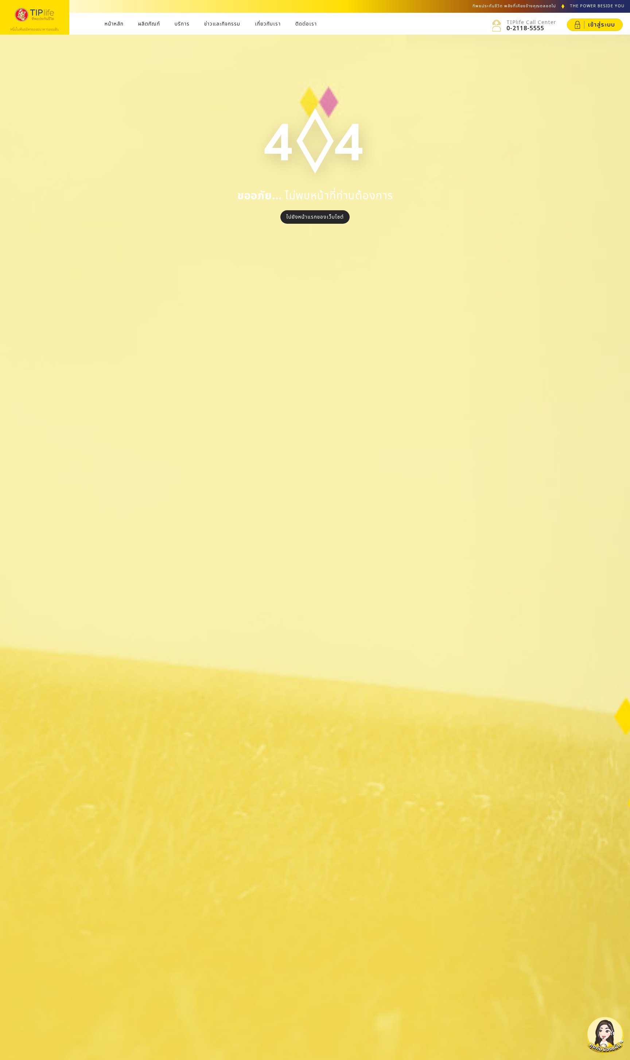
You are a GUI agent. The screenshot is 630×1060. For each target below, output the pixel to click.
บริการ (182, 24)
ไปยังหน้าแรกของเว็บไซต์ (315, 217)
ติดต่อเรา (306, 24)
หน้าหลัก (114, 24)
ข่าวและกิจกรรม (222, 24)
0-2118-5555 (525, 28)
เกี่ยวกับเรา (268, 24)
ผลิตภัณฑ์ (149, 24)
